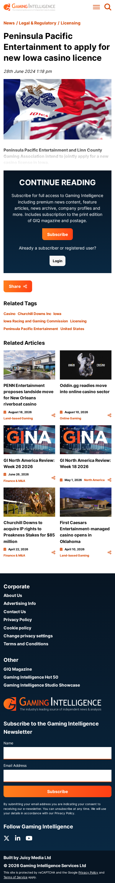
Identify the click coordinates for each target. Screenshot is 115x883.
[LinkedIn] (17, 838)
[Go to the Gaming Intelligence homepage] (29, 7)
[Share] (53, 415)
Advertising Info (20, 603)
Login (57, 261)
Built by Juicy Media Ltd (27, 857)
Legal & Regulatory (37, 22)
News (9, 22)
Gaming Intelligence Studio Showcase (42, 684)
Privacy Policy (18, 619)
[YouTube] (29, 838)
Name (8, 743)
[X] (6, 838)
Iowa (57, 313)
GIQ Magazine (18, 669)
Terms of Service (15, 877)
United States (72, 328)
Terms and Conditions (26, 643)
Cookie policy (17, 627)
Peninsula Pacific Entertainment (31, 328)
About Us (13, 595)
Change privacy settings (28, 635)
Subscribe (57, 234)
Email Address (15, 765)
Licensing (70, 22)
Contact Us (15, 611)
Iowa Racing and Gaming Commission (36, 321)
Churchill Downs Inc (34, 313)
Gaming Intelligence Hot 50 (31, 677)
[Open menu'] (96, 7)
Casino (9, 313)
